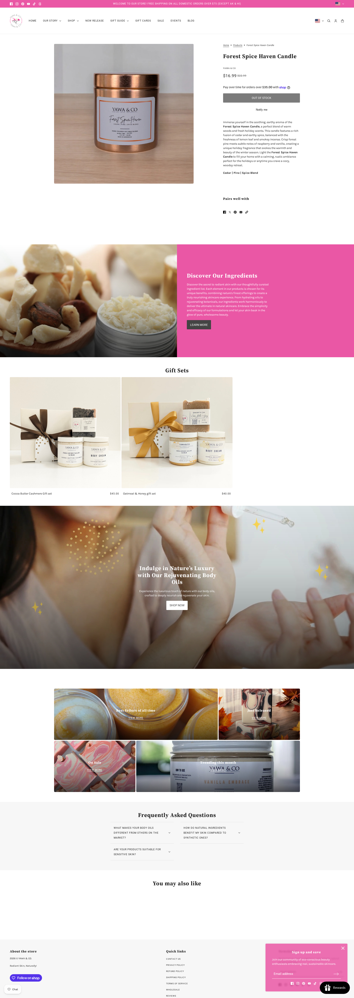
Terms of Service (177, 983)
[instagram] (17, 4)
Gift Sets (177, 370)
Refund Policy (175, 971)
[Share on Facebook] (224, 212)
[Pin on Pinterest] (235, 212)
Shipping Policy (176, 977)
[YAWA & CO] (16, 20)
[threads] (40, 4)
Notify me (261, 109)
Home (226, 45)
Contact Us (173, 959)
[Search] (329, 21)
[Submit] (336, 974)
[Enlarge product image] (124, 114)
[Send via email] (241, 212)
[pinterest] (22, 4)
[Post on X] (230, 212)
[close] (343, 948)
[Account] (335, 21)
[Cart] (342, 21)
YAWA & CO (229, 68)
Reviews (171, 996)
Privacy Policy (175, 965)
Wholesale (173, 990)
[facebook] (11, 4)
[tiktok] (34, 4)
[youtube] (28, 4)
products (237, 45)
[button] (246, 212)
